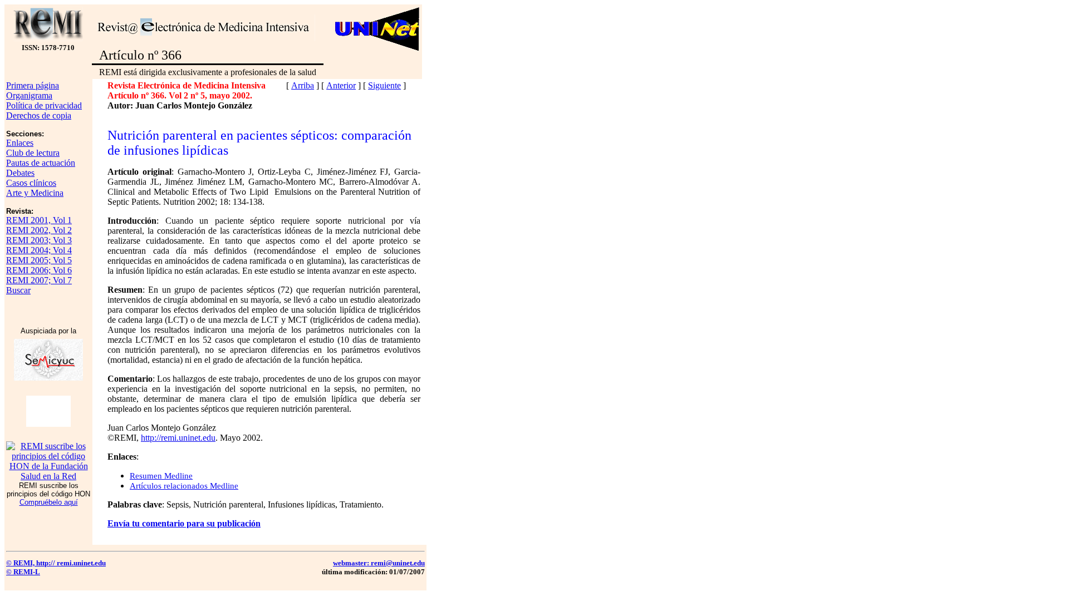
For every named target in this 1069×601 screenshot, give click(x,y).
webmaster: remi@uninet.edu (379, 563)
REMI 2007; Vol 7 (39, 280)
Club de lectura (33, 152)
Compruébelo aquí (48, 502)
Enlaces (19, 142)
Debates (20, 173)
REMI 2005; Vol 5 (39, 260)
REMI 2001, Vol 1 (39, 220)
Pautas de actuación (40, 163)
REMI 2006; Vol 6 (39, 270)
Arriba (302, 85)
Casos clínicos (31, 183)
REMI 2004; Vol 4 (39, 250)
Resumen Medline (161, 475)
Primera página (32, 85)
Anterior (341, 85)
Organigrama (29, 95)
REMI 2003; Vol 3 (39, 240)
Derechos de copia (38, 115)
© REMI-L (23, 572)
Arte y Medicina (34, 193)
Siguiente (384, 85)
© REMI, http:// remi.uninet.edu (56, 563)
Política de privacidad (44, 105)
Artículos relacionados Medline (184, 485)
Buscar (18, 290)
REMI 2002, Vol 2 (39, 230)
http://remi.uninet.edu (178, 437)
